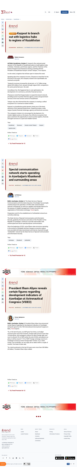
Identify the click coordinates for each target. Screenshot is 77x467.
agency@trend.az (5, 447)
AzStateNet (27, 240)
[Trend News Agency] (6, 431)
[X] (9, 458)
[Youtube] (13, 458)
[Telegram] (16, 458)
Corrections (38, 440)
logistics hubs (12, 128)
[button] (2, 22)
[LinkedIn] (19, 458)
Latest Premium (24, 434)
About (36, 431)
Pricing (51, 431)
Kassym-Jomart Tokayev (31, 125)
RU (73, 463)
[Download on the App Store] (59, 458)
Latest (22, 431)
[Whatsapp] (3, 458)
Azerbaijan (11, 240)
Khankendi (19, 240)
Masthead (37, 434)
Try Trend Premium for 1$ (17, 143)
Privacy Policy (67, 434)
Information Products (54, 434)
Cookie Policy (67, 438)
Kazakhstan (11, 125)
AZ (71, 463)
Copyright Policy (67, 436)
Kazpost (41, 125)
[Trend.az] (6, 12)
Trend (39, 70)
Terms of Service (67, 431)
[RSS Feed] (23, 458)
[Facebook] (6, 458)
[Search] (45, 12)
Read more (17, 59)
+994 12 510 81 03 (6, 446)
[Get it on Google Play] (70, 458)
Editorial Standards (39, 438)
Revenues (19, 125)
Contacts (37, 436)
